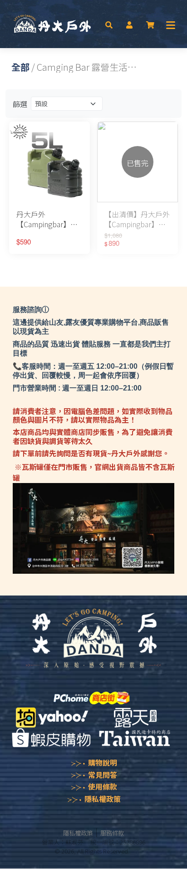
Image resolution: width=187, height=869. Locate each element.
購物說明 (102, 762)
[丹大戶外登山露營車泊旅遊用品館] (52, 24)
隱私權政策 (102, 798)
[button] (108, 24)
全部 (20, 66)
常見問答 (102, 774)
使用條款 (102, 786)
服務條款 (112, 832)
